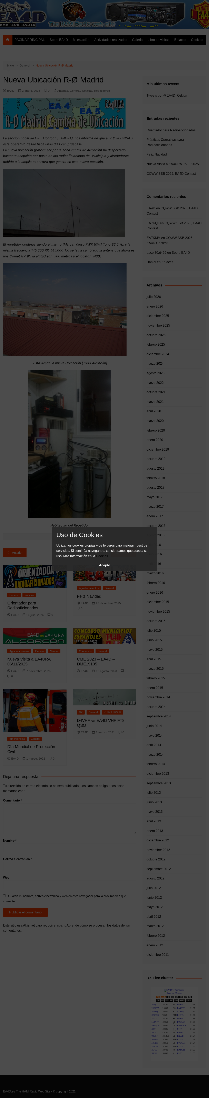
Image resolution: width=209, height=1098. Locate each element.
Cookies (102, 556)
